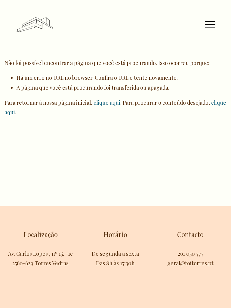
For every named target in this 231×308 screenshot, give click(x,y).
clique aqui (107, 102)
